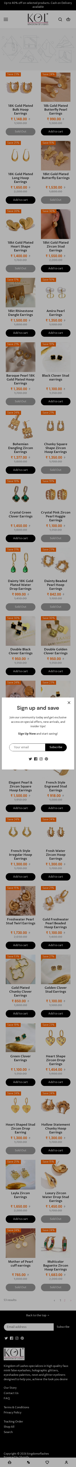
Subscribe (55, 747)
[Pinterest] (46, 759)
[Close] (69, 703)
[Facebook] (35, 759)
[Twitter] (30, 759)
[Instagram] (41, 759)
